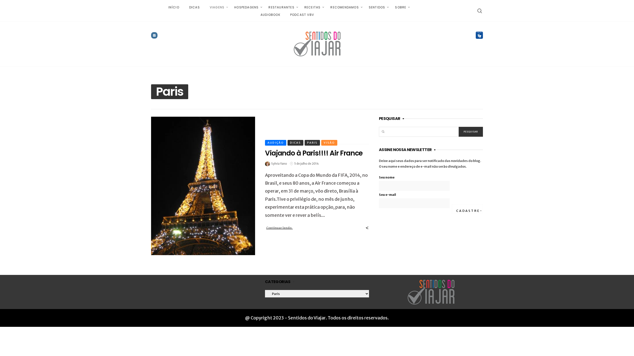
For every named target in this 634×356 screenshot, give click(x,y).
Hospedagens (246, 7)
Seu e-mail (387, 195)
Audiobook (270, 15)
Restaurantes (281, 7)
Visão (329, 142)
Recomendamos (344, 7)
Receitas (312, 7)
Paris (312, 142)
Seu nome (387, 177)
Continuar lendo (278, 228)
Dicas (194, 7)
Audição (275, 142)
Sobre (400, 7)
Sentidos (377, 7)
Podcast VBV (302, 15)
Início (173, 7)
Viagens (217, 7)
